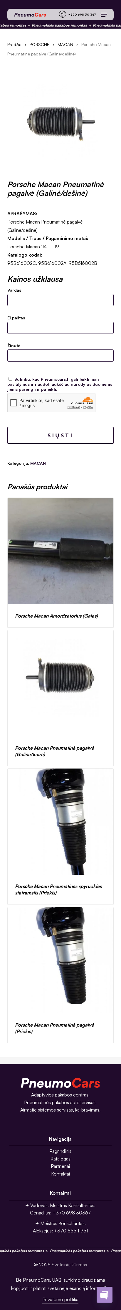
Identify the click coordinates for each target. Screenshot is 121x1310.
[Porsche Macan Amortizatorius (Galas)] (61, 551)
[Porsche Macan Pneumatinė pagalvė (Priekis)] (61, 960)
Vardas (14, 290)
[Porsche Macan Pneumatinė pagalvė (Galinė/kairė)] (61, 683)
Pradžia (14, 44)
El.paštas (16, 317)
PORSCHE (39, 44)
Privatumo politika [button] (60, 1299)
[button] (104, 15)
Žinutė (13, 345)
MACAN (65, 44)
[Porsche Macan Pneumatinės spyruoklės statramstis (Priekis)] (61, 822)
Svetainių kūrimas (69, 1265)
